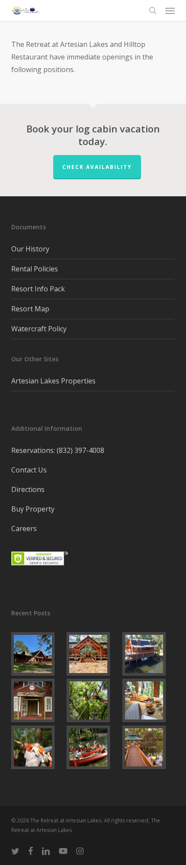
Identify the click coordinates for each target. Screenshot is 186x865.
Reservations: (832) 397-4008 (57, 450)
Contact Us (29, 470)
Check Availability (97, 167)
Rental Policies (34, 269)
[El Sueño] (37, 654)
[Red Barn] (37, 700)
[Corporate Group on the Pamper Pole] (93, 700)
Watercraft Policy (39, 328)
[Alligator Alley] (93, 654)
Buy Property (33, 509)
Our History (30, 249)
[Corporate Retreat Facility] (93, 747)
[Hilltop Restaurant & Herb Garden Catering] (148, 700)
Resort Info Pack (38, 289)
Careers (24, 528)
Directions (28, 489)
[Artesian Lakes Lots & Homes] (148, 747)
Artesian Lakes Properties (53, 381)
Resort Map (30, 309)
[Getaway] (37, 747)
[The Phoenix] (148, 654)
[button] (170, 10)
